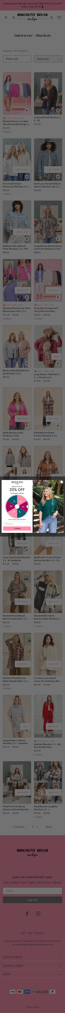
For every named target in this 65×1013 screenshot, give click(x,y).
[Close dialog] (61, 482)
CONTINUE (17, 529)
